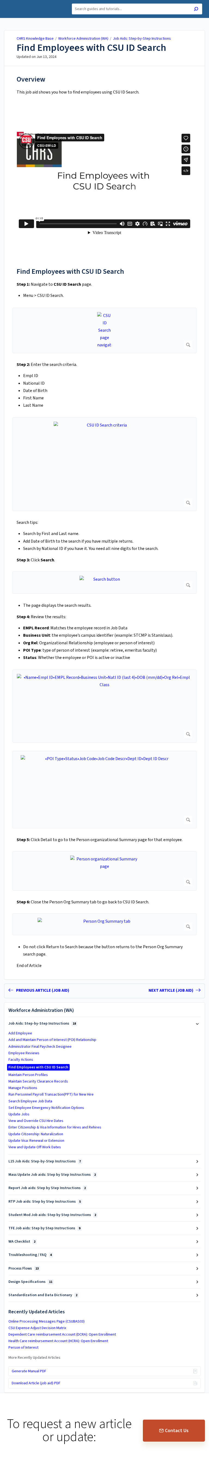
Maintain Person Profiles (28, 1075)
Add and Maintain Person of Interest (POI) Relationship (52, 1040)
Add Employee (20, 1033)
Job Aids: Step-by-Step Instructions (142, 38)
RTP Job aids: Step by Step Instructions (44, 1201)
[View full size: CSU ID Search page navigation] (104, 330)
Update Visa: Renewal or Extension (36, 1140)
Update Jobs (18, 1114)
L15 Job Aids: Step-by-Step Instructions (44, 1161)
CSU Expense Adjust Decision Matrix (37, 1328)
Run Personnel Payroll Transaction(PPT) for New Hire (51, 1094)
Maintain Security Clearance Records (38, 1081)
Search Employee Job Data (30, 1101)
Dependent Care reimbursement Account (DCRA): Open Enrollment (62, 1334)
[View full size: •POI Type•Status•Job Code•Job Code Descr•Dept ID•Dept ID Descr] (104, 789)
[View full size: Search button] (104, 582)
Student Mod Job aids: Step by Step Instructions (52, 1215)
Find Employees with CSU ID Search (91, 47)
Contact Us (177, 1430)
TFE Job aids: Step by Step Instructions (44, 1228)
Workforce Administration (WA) (83, 38)
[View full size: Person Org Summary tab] (104, 924)
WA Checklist (21, 1241)
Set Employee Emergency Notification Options (46, 1108)
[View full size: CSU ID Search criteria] (104, 464)
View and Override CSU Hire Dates (35, 1121)
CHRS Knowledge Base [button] (29, 3)
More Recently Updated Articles (34, 1357)
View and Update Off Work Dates (34, 1147)
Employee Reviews (23, 1053)
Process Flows (23, 1268)
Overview (31, 79)
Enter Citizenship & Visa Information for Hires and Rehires (54, 1127)
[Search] (196, 9)
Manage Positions (22, 1088)
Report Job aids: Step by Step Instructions (47, 1188)
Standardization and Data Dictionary (42, 1295)
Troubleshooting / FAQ (30, 1255)
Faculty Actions (20, 1059)
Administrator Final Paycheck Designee (40, 1046)
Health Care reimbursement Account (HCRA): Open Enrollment (58, 1341)
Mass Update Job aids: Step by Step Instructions (52, 1174)
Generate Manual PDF (29, 1371)
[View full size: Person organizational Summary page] (104, 871)
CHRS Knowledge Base (35, 38)
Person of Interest (23, 1347)
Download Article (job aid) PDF (36, 1383)
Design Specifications (30, 1281)
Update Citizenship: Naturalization (35, 1134)
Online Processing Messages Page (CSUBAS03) (46, 1321)
